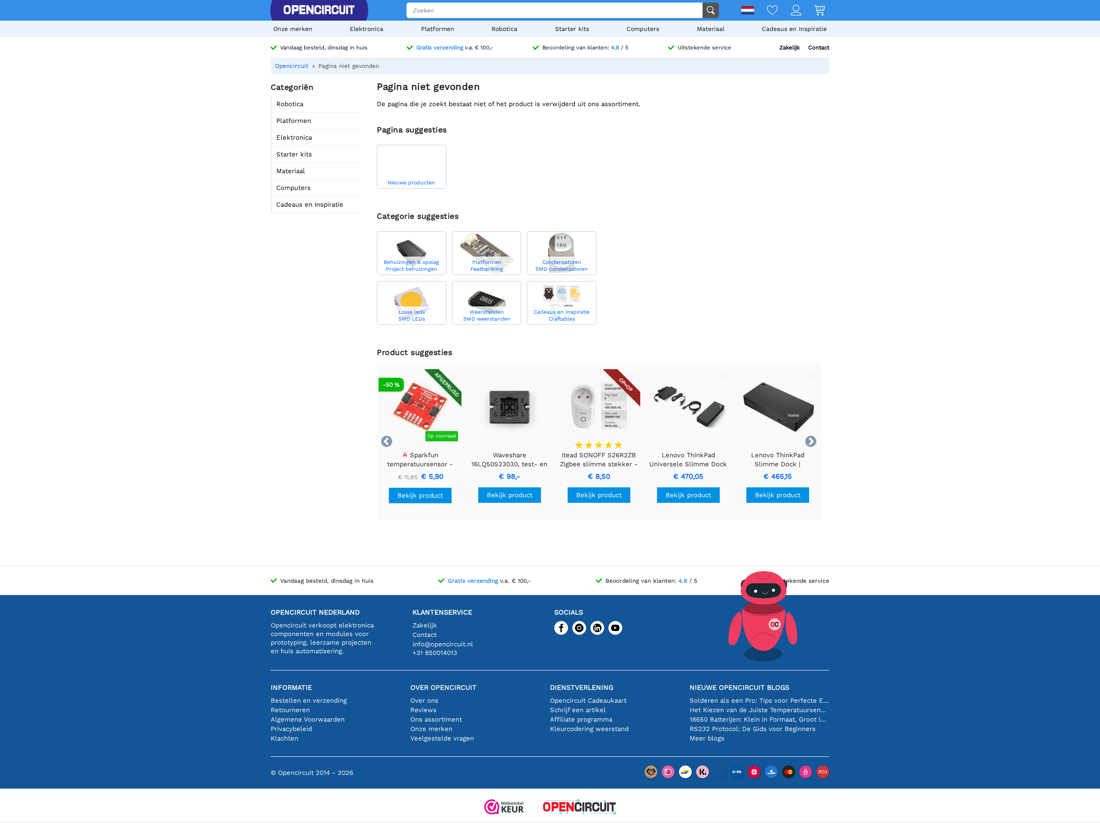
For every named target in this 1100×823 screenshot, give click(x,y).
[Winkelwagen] (813, 11)
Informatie (291, 687)
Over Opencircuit (443, 687)
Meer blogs (707, 738)
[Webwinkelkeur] (504, 807)
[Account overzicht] (789, 11)
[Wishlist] (766, 11)
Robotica (504, 28)
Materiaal (710, 28)
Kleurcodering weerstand (589, 729)
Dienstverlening (581, 687)
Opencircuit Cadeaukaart (588, 700)
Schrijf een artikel (578, 710)
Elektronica (366, 28)
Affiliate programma (581, 719)
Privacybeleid (291, 729)
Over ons (424, 700)
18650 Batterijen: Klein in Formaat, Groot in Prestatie (759, 719)
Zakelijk (789, 47)
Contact (818, 47)
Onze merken (292, 28)
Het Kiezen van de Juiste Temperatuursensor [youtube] (759, 710)
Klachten (284, 738)
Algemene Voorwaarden (308, 719)
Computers (642, 28)
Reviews (423, 710)
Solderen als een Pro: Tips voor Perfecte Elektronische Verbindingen (759, 700)
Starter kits (572, 28)
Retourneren (290, 710)
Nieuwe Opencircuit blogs (739, 687)
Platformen (437, 28)
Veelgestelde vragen (442, 738)
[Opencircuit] (318, 10)
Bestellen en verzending (309, 700)
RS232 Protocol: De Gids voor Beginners (753, 729)
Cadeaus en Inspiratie (794, 28)
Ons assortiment (436, 719)
